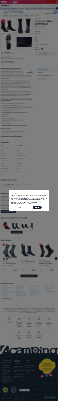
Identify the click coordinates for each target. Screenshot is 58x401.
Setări (19, 207)
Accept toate (37, 207)
